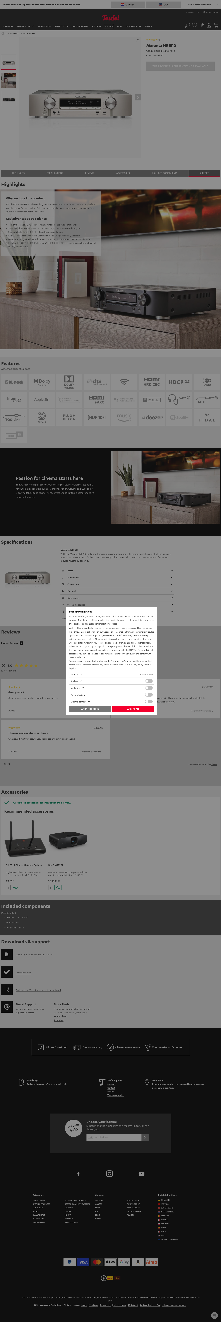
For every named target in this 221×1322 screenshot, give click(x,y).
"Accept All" (99, 646)
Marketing (75, 688)
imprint (72, 668)
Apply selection (90, 708)
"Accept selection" (77, 657)
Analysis (74, 681)
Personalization (78, 694)
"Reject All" (97, 635)
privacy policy (136, 664)
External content (78, 701)
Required (75, 674)
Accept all (133, 708)
